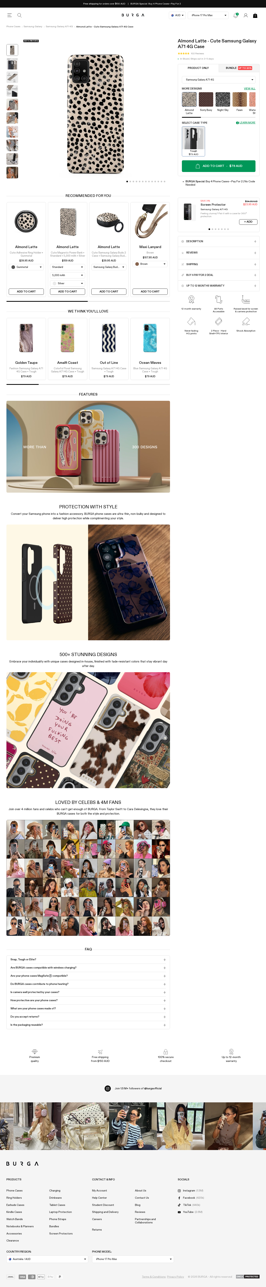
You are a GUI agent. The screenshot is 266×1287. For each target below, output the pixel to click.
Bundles (54, 1226)
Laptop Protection (60, 1212)
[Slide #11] (161, 181)
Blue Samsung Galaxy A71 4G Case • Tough (150, 370)
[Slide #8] (152, 181)
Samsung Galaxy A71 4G (59, 26)
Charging (54, 1190)
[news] (236, 15)
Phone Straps (57, 1219)
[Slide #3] (136, 181)
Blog (137, 1205)
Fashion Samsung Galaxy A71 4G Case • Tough (26, 370)
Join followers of (138, 1088)
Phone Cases (13, 26)
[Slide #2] (133, 181)
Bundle (239, 68)
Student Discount (103, 1205)
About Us (140, 1190)
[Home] (133, 15)
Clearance (12, 1240)
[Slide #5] (143, 181)
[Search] (20, 15)
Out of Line (109, 363)
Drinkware (55, 1198)
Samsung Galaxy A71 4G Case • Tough (109, 370)
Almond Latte (26, 247)
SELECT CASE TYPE (194, 123)
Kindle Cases (14, 1212)
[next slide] (12, 183)
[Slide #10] (158, 181)
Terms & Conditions (154, 1277)
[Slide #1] (130, 181)
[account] (246, 15)
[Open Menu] (9, 15)
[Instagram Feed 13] (37, 1126)
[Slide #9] (155, 181)
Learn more (247, 123)
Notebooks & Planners (20, 1226)
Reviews (140, 1212)
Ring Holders (14, 1198)
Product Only (198, 68)
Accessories (14, 1233)
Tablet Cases (57, 1205)
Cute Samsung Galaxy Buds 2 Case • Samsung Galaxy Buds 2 (109, 255)
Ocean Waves (150, 363)
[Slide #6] (146, 181)
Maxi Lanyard (150, 247)
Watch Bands (14, 1219)
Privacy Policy (175, 1277)
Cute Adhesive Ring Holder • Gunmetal (26, 254)
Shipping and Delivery (105, 1212)
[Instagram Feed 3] (229, 1126)
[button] (191, 53)
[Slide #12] (164, 181)
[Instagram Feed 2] (181, 1126)
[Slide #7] (149, 181)
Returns (97, 1229)
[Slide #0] (127, 181)
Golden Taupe (26, 363)
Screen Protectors (61, 1233)
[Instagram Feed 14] (85, 1126)
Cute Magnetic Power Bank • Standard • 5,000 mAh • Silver (67, 254)
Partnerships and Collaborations (145, 1221)
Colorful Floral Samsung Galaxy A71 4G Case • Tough (67, 370)
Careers (97, 1219)
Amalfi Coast (67, 363)
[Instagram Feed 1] (133, 1126)
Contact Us (142, 1198)
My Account (99, 1190)
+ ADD (248, 221)
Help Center (99, 1198)
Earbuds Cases (15, 1205)
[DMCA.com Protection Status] (248, 1277)
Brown (150, 253)
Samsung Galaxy (33, 26)
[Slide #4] (139, 181)
